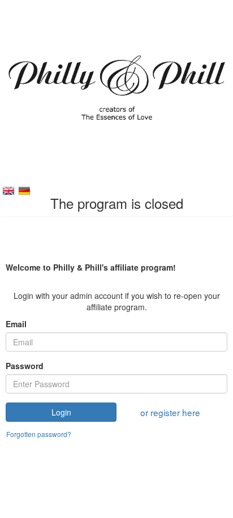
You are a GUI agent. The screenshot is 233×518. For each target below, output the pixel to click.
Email (16, 323)
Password (25, 365)
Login (61, 412)
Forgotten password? (38, 434)
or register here (170, 412)
